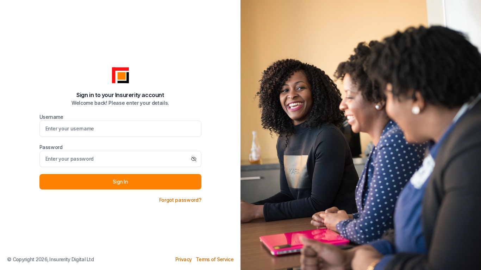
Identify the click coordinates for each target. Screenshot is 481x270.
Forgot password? (180, 200)
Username (51, 117)
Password (51, 147)
